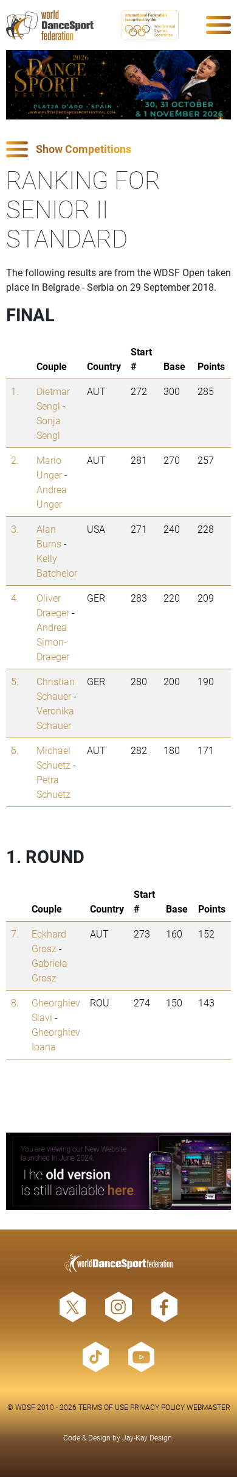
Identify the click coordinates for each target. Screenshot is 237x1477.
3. (15, 528)
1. (15, 391)
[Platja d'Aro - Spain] (118, 84)
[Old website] (118, 1171)
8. (15, 1002)
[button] (118, 149)
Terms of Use (103, 1407)
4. (15, 597)
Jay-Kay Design (147, 1437)
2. (15, 460)
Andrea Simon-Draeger (52, 642)
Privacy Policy (157, 1407)
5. (15, 681)
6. (15, 750)
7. (15, 933)
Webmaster (208, 1407)
